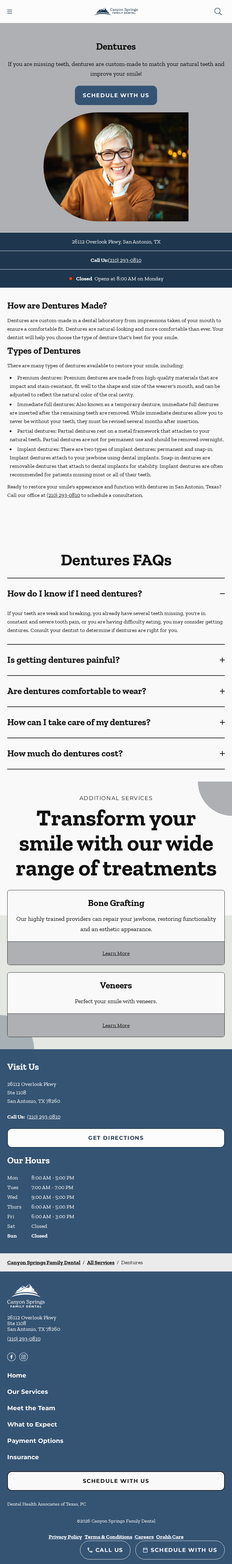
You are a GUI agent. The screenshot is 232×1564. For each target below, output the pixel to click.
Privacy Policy (65, 1536)
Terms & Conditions (108, 1536)
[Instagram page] (23, 1357)
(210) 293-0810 (124, 260)
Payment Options (35, 1440)
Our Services (27, 1391)
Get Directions (116, 1138)
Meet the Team (31, 1408)
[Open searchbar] (218, 11)
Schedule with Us (116, 95)
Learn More (116, 953)
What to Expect (32, 1424)
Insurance (23, 1457)
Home (16, 1375)
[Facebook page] (11, 1357)
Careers (144, 1536)
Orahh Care (170, 1536)
